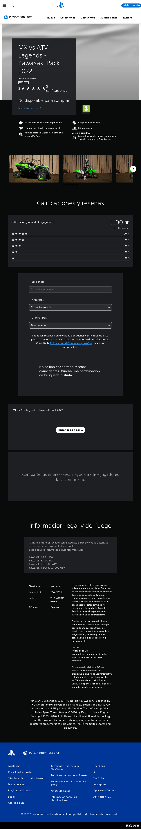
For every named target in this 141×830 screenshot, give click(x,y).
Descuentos (88, 17)
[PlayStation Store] (19, 17)
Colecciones (67, 17)
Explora (127, 17)
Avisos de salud (80, 650)
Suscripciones (109, 17)
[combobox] (70, 289)
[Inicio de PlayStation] (60, 5)
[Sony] (132, 828)
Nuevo (51, 17)
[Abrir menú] (4, 5)
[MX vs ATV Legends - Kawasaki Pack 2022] (34, 169)
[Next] (133, 169)
